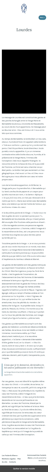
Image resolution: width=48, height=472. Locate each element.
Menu (43, 17)
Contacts (12, 462)
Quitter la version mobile (24, 468)
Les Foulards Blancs (9, 455)
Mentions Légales (9, 459)
